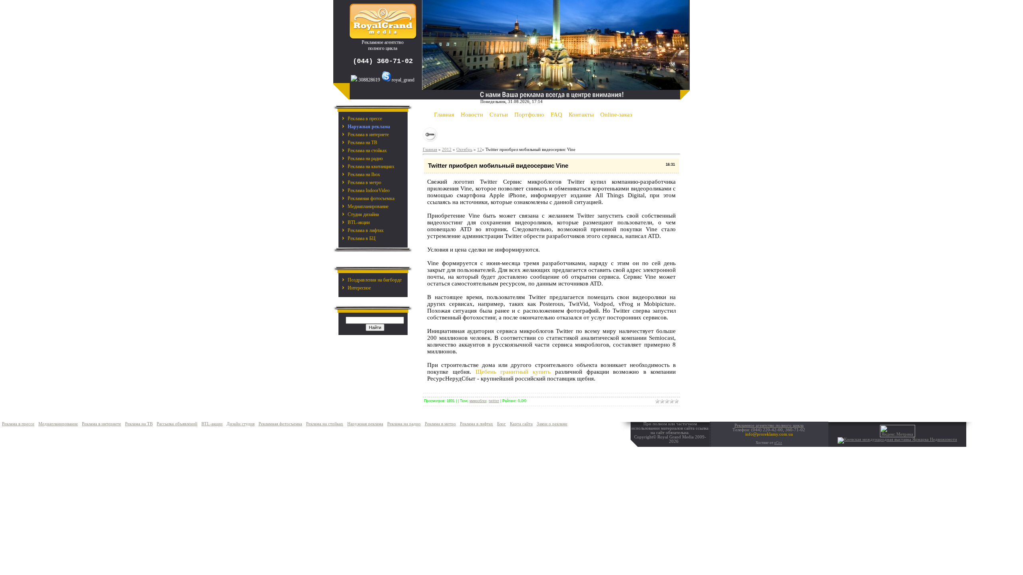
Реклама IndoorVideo (369, 190)
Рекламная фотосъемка (371, 198)
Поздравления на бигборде (375, 280)
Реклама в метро (364, 182)
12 (479, 149)
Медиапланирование (368, 206)
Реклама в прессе (365, 118)
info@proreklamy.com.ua (769, 434)
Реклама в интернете (368, 134)
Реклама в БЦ (362, 238)
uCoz (778, 443)
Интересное (359, 288)
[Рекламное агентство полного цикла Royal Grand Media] (383, 38)
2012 (447, 149)
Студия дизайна (363, 214)
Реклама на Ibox (364, 174)
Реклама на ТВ (362, 142)
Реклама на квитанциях (371, 166)
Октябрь (464, 149)
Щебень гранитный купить (513, 372)
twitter (494, 401)
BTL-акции (359, 222)
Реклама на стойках (367, 150)
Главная (430, 149)
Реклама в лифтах (366, 230)
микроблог (478, 401)
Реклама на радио (365, 158)
